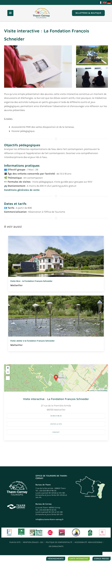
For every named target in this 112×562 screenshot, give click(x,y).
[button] (38, 66)
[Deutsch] (109, 2)
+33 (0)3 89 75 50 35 (47, 510)
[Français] (100, 2)
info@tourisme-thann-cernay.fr (49, 519)
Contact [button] (56, 432)
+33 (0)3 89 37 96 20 (47, 490)
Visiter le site (56, 424)
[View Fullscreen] (8, 378)
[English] (105, 2)
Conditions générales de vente (22, 189)
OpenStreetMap (102, 390)
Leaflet (91, 390)
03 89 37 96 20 (56, 416)
